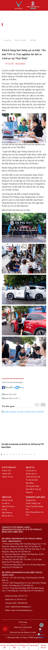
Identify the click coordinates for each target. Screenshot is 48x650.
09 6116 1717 (21, 599)
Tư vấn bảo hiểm (32, 480)
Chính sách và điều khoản (23, 627)
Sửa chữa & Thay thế (33, 489)
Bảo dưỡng (29, 483)
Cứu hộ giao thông (32, 486)
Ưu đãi (4, 509)
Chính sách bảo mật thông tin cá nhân (23, 632)
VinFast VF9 (6, 471)
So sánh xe (5, 503)
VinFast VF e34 (7, 477)
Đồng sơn (29, 492)
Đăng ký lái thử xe (8, 506)
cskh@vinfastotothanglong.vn (20, 607)
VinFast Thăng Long (33, 503)
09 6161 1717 (23, 596)
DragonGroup (30, 500)
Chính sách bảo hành (33, 477)
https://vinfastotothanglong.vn (22, 610)
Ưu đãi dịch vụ (31, 471)
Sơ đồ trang (23, 622)
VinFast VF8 (6, 474)
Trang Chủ (7, 40)
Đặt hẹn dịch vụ (31, 474)
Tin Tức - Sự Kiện (20, 40)
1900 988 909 (22, 603)
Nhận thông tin (7, 513)
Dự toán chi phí (7, 500)
